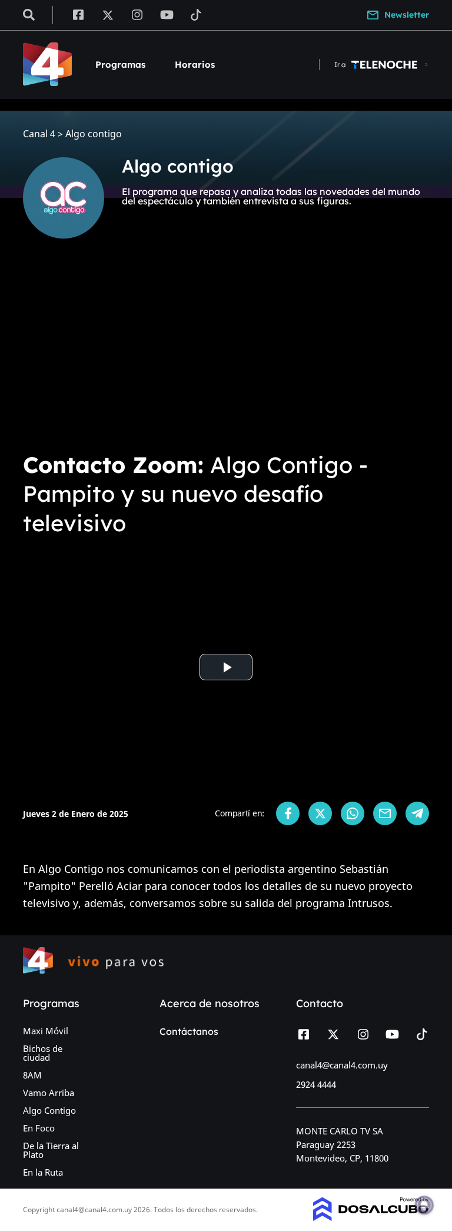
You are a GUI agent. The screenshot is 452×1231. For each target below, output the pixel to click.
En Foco (39, 1128)
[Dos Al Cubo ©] (371, 1217)
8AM (32, 1075)
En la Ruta (43, 1172)
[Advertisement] (226, 353)
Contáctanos (188, 1031)
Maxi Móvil (45, 1031)
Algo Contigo (49, 1110)
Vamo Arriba (48, 1092)
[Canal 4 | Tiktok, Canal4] (196, 14)
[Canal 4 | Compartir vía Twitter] (320, 813)
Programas (120, 64)
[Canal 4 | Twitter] (107, 14)
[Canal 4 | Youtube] (166, 14)
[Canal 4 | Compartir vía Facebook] (288, 813)
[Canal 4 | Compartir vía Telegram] (417, 813)
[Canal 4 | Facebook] (78, 14)
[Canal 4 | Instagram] (137, 14)
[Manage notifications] (424, 1205)
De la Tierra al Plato (51, 1150)
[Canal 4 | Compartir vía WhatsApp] (352, 813)
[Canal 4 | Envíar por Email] (385, 813)
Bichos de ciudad (42, 1053)
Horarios (195, 64)
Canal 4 (39, 134)
